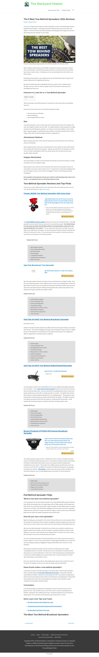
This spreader (41, 469)
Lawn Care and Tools (53, 10)
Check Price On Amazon (68, 216)
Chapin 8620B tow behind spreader (35, 222)
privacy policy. (46, 189)
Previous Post (28, 623)
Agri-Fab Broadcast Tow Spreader (39, 265)
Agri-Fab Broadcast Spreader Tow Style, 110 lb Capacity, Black (59, 271)
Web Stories (58, 637)
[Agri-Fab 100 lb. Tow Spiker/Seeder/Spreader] (33, 375)
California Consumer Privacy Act (59, 635)
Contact (33, 635)
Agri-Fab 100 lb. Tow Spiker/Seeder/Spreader (56, 371)
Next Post (71, 623)
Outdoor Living (66, 10)
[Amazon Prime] (72, 450)
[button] (73, 10)
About (38, 635)
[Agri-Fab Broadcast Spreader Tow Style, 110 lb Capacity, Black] (33, 271)
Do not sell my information (46, 637)
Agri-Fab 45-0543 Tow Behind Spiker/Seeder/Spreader (48, 366)
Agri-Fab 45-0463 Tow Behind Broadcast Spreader (46, 319)
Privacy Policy (45, 635)
